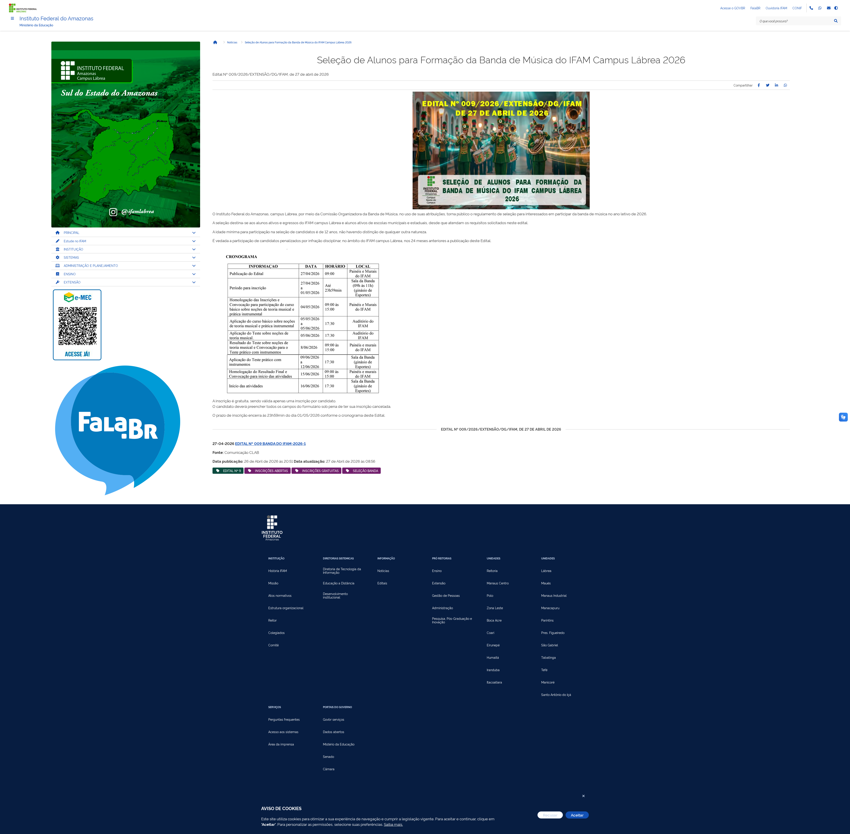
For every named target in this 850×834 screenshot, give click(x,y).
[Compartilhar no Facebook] (758, 85)
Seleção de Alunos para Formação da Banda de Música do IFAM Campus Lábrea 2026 (298, 42)
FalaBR (755, 8)
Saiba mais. (393, 824)
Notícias (232, 42)
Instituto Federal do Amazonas (56, 18)
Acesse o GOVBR (732, 8)
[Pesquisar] (835, 20)
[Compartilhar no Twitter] (767, 85)
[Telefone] (811, 8)
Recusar (550, 814)
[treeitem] (125, 233)
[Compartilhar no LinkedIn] (776, 85)
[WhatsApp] (819, 8)
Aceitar (577, 814)
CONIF (797, 8)
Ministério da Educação (36, 25)
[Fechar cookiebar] (583, 795)
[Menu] (12, 18)
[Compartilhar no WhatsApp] (785, 85)
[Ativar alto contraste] (835, 8)
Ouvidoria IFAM (776, 8)
